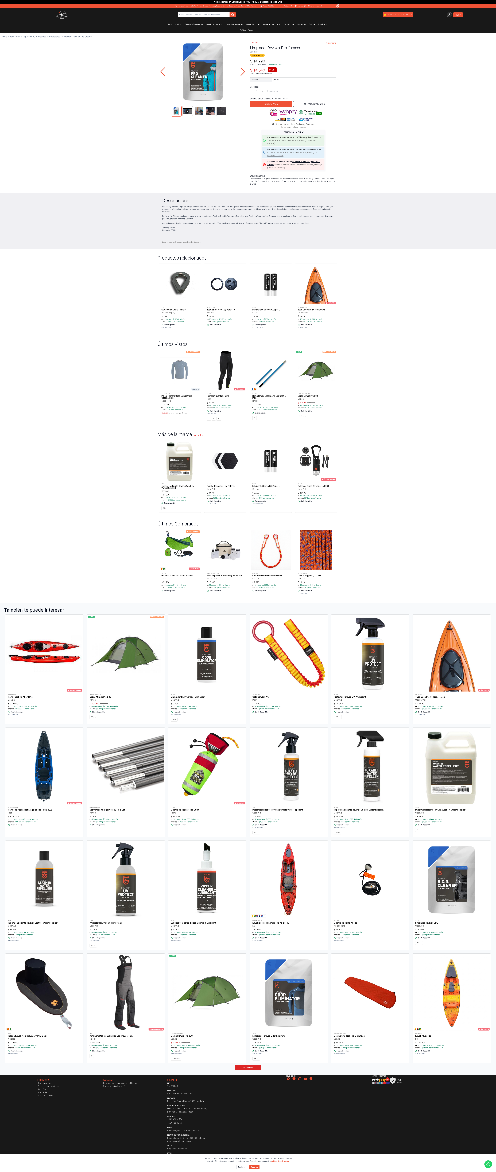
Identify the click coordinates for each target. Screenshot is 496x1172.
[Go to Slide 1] (176, 111)
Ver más (249, 1067)
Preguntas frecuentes (177, 1148)
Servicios (41, 1089)
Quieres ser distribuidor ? (113, 1086)
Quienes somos (44, 1083)
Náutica (321, 24)
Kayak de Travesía (192, 24)
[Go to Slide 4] (210, 111)
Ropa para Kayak (233, 24)
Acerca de (42, 1092)
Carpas (300, 24)
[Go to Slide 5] (221, 111)
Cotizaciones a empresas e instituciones (120, 1083)
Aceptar (254, 1167)
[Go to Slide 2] (187, 111)
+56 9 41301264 (269, 6)
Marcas (409, 15)
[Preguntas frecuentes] (337, 6)
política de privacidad (280, 1161)
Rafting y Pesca (246, 30)
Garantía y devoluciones (48, 1086)
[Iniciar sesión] (449, 14)
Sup (310, 24)
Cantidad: (254, 86)
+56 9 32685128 (286, 6)
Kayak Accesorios (270, 24)
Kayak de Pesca (213, 24)
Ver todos (198, 435)
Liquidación (391, 15)
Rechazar (242, 1167)
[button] (203, 71)
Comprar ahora (271, 103)
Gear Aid (254, 42)
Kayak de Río (251, 24)
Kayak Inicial (173, 24)
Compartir (332, 43)
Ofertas (401, 15)
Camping (287, 24)
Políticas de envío (45, 1095)
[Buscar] (233, 14)
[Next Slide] (243, 71)
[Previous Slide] (163, 71)
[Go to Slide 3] (199, 111)
